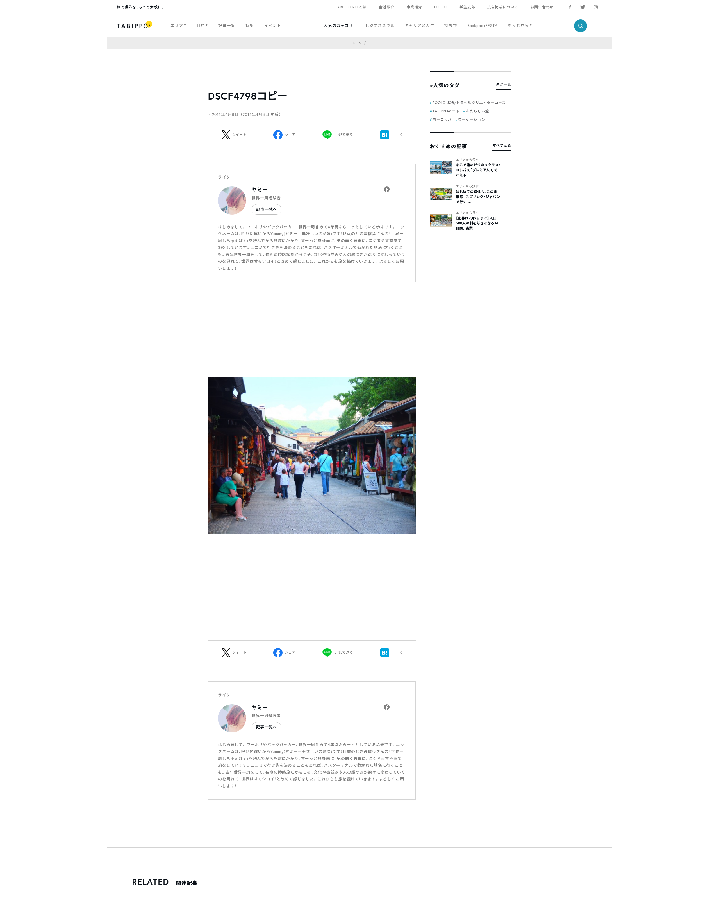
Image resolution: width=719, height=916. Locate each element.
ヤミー (260, 189)
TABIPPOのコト (446, 111)
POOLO (440, 7)
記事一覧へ (266, 209)
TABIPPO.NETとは (351, 7)
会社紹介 (386, 7)
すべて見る (501, 145)
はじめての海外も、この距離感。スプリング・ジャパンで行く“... (478, 196)
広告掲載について (502, 7)
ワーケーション (471, 119)
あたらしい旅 (477, 111)
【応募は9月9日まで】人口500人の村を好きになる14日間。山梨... (477, 223)
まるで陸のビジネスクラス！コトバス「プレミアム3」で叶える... (478, 170)
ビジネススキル (380, 25)
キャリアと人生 (419, 25)
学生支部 (467, 7)
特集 (249, 25)
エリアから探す (467, 160)
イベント (272, 25)
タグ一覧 (503, 84)
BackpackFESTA (482, 25)
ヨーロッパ (442, 119)
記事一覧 (226, 25)
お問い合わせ (542, 7)
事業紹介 (414, 7)
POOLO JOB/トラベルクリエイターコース (469, 102)
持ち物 (450, 25)
